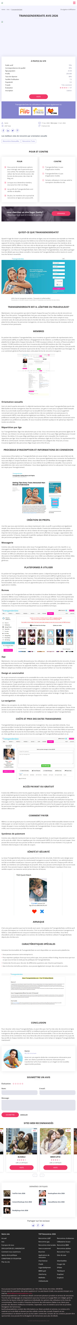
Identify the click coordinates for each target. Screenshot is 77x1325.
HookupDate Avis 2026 (56, 1193)
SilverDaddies (62, 1261)
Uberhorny (42, 1274)
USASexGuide (43, 1281)
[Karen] (13, 1058)
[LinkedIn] (8, 130)
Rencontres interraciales (47, 1245)
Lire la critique (22, 1163)
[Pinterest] (17, 130)
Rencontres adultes (64, 1248)
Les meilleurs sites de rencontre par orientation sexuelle (24, 136)
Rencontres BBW (63, 1245)
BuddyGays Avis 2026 (20, 1210)
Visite (38, 97)
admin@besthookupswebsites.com (19, 1293)
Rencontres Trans (28, 141)
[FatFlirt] (7, 1193)
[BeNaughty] (52, 111)
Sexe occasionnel (44, 1248)
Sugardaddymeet (44, 1268)
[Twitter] (12, 130)
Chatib (40, 1264)
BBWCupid (42, 1271)
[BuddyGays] (7, 1210)
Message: (5, 1098)
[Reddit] (33, 1225)
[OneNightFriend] (38, 111)
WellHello (41, 1278)
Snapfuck (60, 1278)
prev (35, 1175)
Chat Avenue (42, 1261)
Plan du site (6, 1262)
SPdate (59, 1268)
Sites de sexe (61, 1255)
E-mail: (42, 1088)
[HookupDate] (42, 1193)
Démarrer (61, 213)
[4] (20, 1084)
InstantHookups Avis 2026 (22, 1202)
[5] (22, 1084)
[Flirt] (25, 111)
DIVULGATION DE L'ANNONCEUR (13, 1248)
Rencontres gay (43, 1242)
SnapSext (60, 1274)
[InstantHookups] (7, 1202)
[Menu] (74, 3)
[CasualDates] (42, 1202)
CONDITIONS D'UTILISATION (11, 1259)
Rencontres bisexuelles (11, 141)
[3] (18, 1084)
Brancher (41, 1252)
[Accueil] (2, 3)
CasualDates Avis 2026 (56, 1202)
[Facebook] (3, 130)
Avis (3, 1242)
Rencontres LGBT (44, 1238)
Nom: (4, 1088)
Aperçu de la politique (9, 1255)
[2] (16, 1084)
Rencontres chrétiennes (65, 1238)
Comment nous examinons (11, 1252)
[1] (13, 1084)
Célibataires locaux (63, 1242)
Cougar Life (61, 1264)
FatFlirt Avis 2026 (18, 1193)
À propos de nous (8, 1245)
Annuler (24, 1115)
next (42, 1175)
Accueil (4, 1238)
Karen (27, 1051)
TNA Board (61, 1271)
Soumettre (10, 1115)
